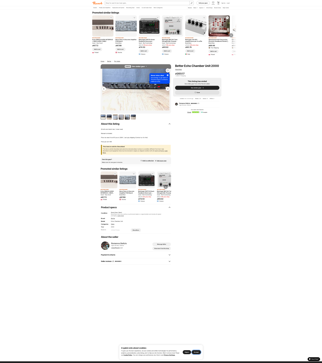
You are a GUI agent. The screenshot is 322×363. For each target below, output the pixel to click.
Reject (187, 352)
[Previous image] (94, 26)
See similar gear (138, 66)
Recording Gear (130, 7)
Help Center (226, 7)
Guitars (95, 7)
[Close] (167, 75)
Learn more (120, 215)
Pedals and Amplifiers (104, 7)
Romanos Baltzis (184, 103)
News (194, 7)
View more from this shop (161, 248)
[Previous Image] (104, 89)
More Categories (158, 7)
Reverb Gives (217, 7)
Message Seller (161, 244)
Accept (196, 352)
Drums (138, 7)
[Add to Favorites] (111, 17)
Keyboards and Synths (118, 7)
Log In (228, 3)
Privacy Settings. (169, 355)
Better (113, 218)
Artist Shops (209, 7)
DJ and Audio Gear (147, 7)
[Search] (192, 3)
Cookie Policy (127, 355)
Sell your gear (203, 3)
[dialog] (161, 352)
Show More (136, 230)
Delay (112, 224)
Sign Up (223, 3)
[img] (194, 103)
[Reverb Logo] (97, 3)
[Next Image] (168, 89)
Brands (190, 7)
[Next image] (111, 26)
